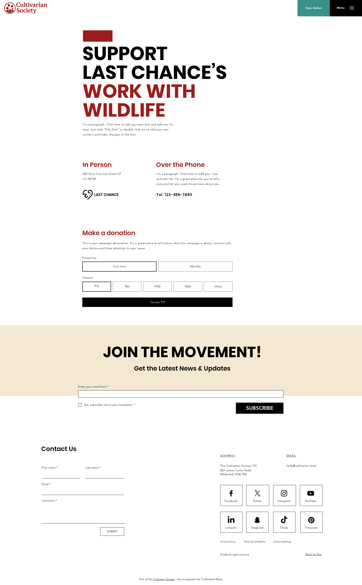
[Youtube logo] (310, 493)
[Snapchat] (257, 520)
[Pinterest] (311, 520)
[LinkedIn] (231, 520)
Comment (49, 501)
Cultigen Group (164, 579)
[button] (341, 8)
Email (46, 484)
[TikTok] (284, 520)
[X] (257, 493)
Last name (93, 467)
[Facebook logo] (231, 493)
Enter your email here (93, 386)
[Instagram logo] (284, 493)
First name (50, 467)
